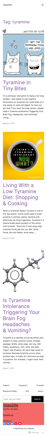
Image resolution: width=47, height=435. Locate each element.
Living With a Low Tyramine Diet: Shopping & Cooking (20, 194)
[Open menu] (42, 4)
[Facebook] (8, 423)
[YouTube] (19, 423)
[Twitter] (12, 423)
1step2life (7, 5)
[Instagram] (15, 423)
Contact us (8, 415)
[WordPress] (4, 423)
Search (37, 399)
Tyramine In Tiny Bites (17, 85)
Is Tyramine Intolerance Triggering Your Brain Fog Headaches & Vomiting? (21, 315)
